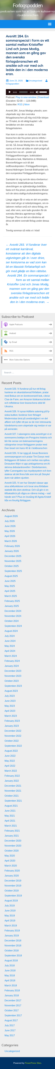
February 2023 (12, 721)
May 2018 (10, 975)
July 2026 (10, 521)
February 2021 (12, 830)
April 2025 (10, 591)
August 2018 (11, 960)
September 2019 (13, 895)
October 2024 (12, 621)
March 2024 (11, 656)
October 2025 (12, 566)
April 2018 (10, 980)
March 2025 (11, 596)
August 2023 (11, 691)
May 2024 (10, 646)
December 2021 (13, 786)
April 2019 (10, 920)
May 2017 (10, 1035)
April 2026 (10, 536)
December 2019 (13, 880)
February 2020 (12, 870)
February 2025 (12, 601)
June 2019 (10, 910)
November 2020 (13, 845)
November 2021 (13, 791)
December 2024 (13, 611)
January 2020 (12, 875)
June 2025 (10, 581)
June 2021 (10, 810)
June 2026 (10, 526)
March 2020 (11, 865)
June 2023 (10, 701)
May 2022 (10, 761)
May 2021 (10, 815)
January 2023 (12, 726)
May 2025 (10, 586)
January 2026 (12, 551)
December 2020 (13, 840)
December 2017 (13, 1000)
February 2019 (12, 930)
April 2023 (10, 711)
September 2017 (13, 1015)
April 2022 (10, 766)
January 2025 (12, 606)
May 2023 (10, 706)
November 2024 (13, 616)
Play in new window (26, 97)
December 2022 (13, 731)
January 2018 (12, 995)
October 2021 (12, 796)
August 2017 (11, 1020)
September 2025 (13, 571)
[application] (27, 92)
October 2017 (12, 1010)
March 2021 (11, 825)
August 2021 (11, 806)
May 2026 (10, 531)
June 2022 (10, 756)
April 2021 (10, 820)
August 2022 (11, 751)
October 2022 (12, 741)
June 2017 (10, 1030)
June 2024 (10, 641)
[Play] (9, 92)
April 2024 (10, 651)
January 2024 (12, 666)
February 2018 (12, 990)
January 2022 (12, 781)
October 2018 (12, 950)
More (27, 104)
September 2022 (13, 746)
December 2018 (13, 940)
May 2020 (10, 855)
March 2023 (11, 716)
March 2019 (11, 925)
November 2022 (13, 736)
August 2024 (11, 631)
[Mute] (37, 92)
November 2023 (13, 676)
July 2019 (10, 905)
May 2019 (10, 915)
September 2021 (13, 801)
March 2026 (11, 541)
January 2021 (12, 835)
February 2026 (12, 546)
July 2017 (10, 1025)
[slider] (43, 91)
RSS (20, 104)
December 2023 (13, 671)
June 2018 (10, 970)
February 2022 (12, 776)
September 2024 (13, 626)
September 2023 (13, 686)
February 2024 (12, 661)
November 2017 (13, 1005)
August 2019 (11, 900)
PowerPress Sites (33, 1063)
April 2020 (10, 860)
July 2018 (10, 965)
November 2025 (13, 561)
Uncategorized (35, 80)
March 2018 (11, 985)
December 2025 (13, 556)
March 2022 (11, 771)
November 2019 (13, 885)
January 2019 (12, 935)
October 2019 (12, 890)
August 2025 (11, 576)
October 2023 (12, 681)
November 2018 (13, 945)
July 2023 (10, 696)
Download (43, 97)
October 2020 (12, 850)
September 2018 (13, 955)
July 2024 (10, 636)
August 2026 (11, 516)
